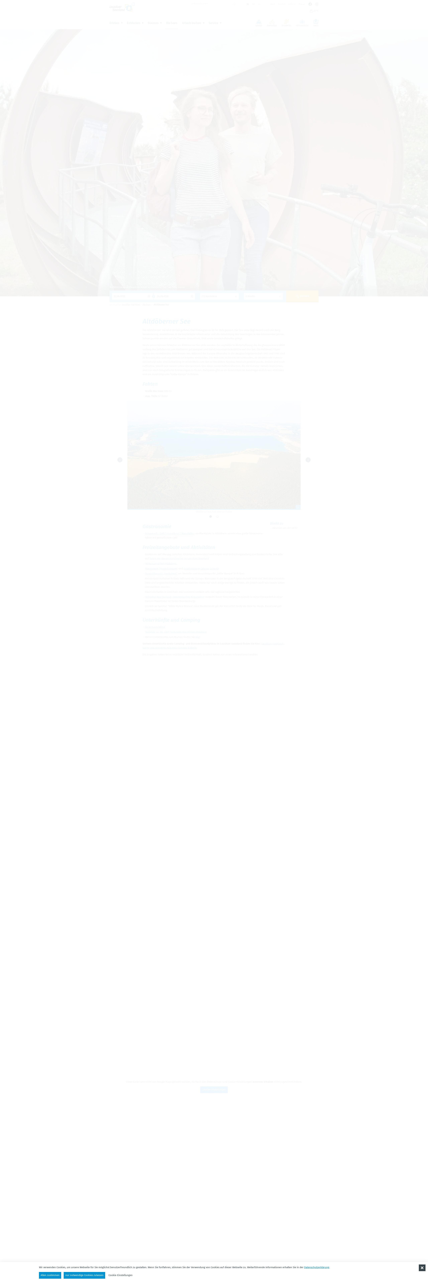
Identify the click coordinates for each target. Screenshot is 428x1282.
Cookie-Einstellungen (121, 1275)
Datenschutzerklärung (316, 1267)
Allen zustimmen (50, 1275)
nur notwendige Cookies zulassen (84, 1275)
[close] (422, 1267)
